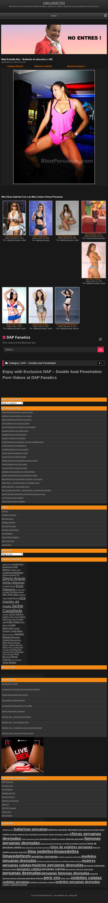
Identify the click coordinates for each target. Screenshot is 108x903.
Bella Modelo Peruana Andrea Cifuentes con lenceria (22, 479)
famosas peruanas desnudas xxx (52, 844)
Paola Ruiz (17, 649)
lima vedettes (41, 851)
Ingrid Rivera (13, 598)
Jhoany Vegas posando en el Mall (15, 453)
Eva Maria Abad (17, 592)
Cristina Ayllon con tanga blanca (14, 446)
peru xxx (52, 877)
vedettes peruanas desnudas (77, 882)
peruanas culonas (53, 869)
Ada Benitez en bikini (10, 684)
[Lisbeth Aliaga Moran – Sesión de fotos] (41, 305)
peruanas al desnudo (94, 866)
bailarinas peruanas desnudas (62, 830)
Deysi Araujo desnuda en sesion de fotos (17, 412)
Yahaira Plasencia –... (40, 236)
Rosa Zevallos (8, 654)
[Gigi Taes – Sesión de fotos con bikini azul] (94, 260)
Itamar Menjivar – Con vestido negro (16, 487)
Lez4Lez (5, 511)
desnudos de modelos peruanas (53, 839)
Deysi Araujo (14, 578)
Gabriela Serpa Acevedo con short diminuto (18, 472)
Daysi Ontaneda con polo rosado (14, 464)
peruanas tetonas (34, 878)
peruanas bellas (9, 869)
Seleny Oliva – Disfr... (14, 324)
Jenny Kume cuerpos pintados (13, 502)
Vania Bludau (9, 662)
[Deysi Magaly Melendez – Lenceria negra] (67, 305)
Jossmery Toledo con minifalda (13, 438)
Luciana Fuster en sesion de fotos (15, 468)
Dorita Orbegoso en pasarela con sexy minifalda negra (23, 442)
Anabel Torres (7, 564)
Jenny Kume (14, 617)
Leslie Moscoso (9, 627)
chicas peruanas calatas (59, 834)
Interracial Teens (8, 541)
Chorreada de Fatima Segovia (13, 700)
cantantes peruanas (14, 240)
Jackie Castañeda (13, 608)
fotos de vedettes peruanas (71, 847)
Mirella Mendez (14, 643)
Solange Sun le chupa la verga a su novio (18, 733)
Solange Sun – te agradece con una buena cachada (22, 728)
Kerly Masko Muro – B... (67, 236)
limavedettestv (17, 856)
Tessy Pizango (16, 660)
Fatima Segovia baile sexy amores (15, 695)
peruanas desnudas (22, 873)
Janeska (5, 614)
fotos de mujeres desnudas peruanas (67, 329)
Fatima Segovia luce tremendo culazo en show (20, 461)
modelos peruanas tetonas (72, 861)
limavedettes (66, 851)
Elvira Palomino (13, 587)
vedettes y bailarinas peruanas (15, 885)
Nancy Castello (13, 647)
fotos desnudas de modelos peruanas (36, 847)
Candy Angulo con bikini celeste (14, 457)
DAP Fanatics (7, 816)
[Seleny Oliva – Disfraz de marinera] (14, 305)
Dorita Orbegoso (14, 582)
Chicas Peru (6, 545)
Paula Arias (6, 652)
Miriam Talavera (9, 645)
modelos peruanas (44, 856)
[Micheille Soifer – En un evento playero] (14, 218)
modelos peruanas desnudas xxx (49, 861)
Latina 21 (5, 805)
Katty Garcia (12, 619)
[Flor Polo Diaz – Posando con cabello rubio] (94, 217)
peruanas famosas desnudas (65, 873)
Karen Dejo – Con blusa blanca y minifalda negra (21, 483)
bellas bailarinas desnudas (88, 830)
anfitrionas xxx (8, 830)
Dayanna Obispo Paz (11, 575)
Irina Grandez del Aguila (14, 602)
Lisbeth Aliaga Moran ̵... (41, 324)
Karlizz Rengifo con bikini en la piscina (16, 420)
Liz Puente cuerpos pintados (13, 498)
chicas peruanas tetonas (31, 839)
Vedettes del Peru (8, 523)
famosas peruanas (75, 839)
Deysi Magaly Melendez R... (67, 324)
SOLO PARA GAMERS (10, 537)
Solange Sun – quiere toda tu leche (15, 722)
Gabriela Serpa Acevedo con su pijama (17, 416)
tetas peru (65, 878)
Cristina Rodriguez (13, 572)
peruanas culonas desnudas (79, 869)
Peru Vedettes (7, 534)
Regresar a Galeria (43, 66)
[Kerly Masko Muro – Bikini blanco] (67, 218)
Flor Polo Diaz (10, 594)
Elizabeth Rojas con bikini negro (14, 435)
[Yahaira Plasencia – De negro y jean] (41, 218)
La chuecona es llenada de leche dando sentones (21, 689)
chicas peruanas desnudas (15, 241)
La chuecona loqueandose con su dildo (17, 706)
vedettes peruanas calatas (42, 882)
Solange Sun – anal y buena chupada (16, 717)
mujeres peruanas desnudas (58, 865)
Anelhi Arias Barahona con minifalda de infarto (19, 476)
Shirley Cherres (10, 658)
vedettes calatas (86, 878)
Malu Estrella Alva (8, 634)
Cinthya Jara (15, 570)
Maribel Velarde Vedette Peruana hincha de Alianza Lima (23, 494)
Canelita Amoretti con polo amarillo (15, 450)
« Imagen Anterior (14, 66)
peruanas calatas (29, 869)
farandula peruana (66, 328)
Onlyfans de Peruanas (10, 530)
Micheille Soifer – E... (14, 236)
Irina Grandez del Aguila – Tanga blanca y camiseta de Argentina (26, 490)
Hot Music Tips (7, 786)
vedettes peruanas (16, 882)
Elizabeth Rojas (9, 586)
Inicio (54, 16)
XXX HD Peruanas (9, 526)
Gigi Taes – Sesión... (94, 279)
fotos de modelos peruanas (76, 844)
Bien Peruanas (7, 519)
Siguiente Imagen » (76, 66)
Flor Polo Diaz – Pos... (93, 234)
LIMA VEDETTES (54, 3)
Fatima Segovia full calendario (13, 711)
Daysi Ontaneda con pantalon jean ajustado (18, 427)
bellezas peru (23, 834)
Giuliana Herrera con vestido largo (15, 431)
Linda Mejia (16, 631)
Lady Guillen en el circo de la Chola (15, 424)
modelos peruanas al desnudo (69, 857)
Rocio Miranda (17, 652)
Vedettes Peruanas (9, 515)
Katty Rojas (13, 622)
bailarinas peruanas (42, 240)
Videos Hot (10, 680)
